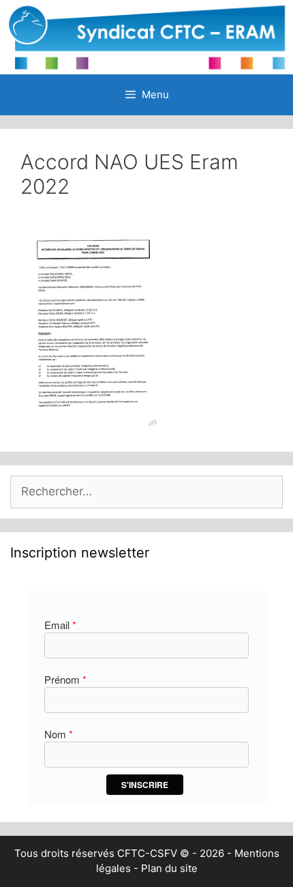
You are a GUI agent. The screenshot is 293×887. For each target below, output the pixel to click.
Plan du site (169, 868)
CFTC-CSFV (147, 853)
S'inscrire (144, 785)
